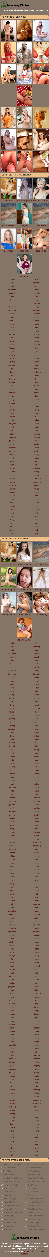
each (37, 331)
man (37, 417)
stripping (37, 479)
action (12, 279)
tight (37, 509)
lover (37, 410)
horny (36, 386)
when (12, 527)
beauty (37, 293)
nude (37, 427)
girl (36, 355)
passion (12, 437)
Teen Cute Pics (10, 1195)
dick (12, 327)
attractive (12, 290)
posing (12, 451)
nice (37, 424)
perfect (37, 437)
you (36, 534)
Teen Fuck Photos (36, 1178)
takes (36, 489)
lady (12, 400)
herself (12, 382)
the (12, 499)
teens (12, 496)
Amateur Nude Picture (12, 1178)
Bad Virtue (32, 1185)
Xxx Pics (7, 1171)
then (37, 503)
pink (12, 444)
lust (12, 413)
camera (37, 314)
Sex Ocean (32, 1188)
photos (12, 441)
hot (12, 389)
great (37, 365)
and (12, 286)
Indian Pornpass (11, 1199)
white (12, 530)
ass (36, 286)
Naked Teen (33, 1192)
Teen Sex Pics (10, 1192)
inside (36, 393)
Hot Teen (8, 1230)
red (12, 458)
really (36, 455)
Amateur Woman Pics (37, 1181)
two (36, 516)
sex (36, 461)
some (36, 475)
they (37, 506)
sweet (12, 489)
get (12, 351)
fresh (37, 338)
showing (36, 468)
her (36, 379)
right (12, 461)
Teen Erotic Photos (11, 1164)
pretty (36, 451)
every (36, 334)
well (12, 523)
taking (12, 492)
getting (12, 355)
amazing (36, 283)
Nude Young (33, 1223)
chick (36, 317)
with (12, 534)
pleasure (12, 448)
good (37, 362)
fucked (37, 345)
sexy (12, 465)
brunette (36, 310)
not (12, 427)
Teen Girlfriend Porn (36, 1230)
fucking (12, 348)
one (36, 430)
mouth (12, 420)
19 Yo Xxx (8, 1216)
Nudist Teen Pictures (13, 1212)
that (36, 496)
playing (37, 444)
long (12, 406)
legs (37, 400)
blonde (37, 303)
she (36, 465)
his (12, 386)
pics (37, 441)
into (12, 396)
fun (36, 348)
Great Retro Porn (35, 1209)
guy (12, 369)
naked (36, 420)
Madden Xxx (33, 1212)
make (36, 413)
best (12, 300)
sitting (36, 472)
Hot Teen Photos (34, 1171)
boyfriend (12, 310)
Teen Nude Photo (34, 1175)
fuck (12, 345)
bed (12, 297)
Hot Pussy (8, 1219)
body (37, 307)
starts (12, 479)
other (12, 434)
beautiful (12, 293)
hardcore (37, 372)
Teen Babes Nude (12, 1209)
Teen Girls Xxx (10, 1202)
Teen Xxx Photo (11, 1185)
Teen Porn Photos (12, 1181)
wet (36, 523)
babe (37, 290)
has (12, 376)
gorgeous (12, 365)
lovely (12, 410)
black (12, 303)
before (37, 297)
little (37, 403)
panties (37, 434)
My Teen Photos (35, 1219)
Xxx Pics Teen (9, 1168)
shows (12, 472)
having (12, 379)
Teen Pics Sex (9, 1175)
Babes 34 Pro (10, 1223)
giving (12, 362)
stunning (37, 482)
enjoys (12, 334)
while (37, 527)
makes (12, 417)
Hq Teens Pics (34, 1226)
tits (36, 513)
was (37, 520)
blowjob (12, 307)
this (12, 509)
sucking (12, 485)
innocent (12, 393)
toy (12, 516)
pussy (12, 455)
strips (12, 482)
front (37, 341)
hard (12, 372)
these (12, 506)
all (12, 283)
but (12, 314)
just (36, 396)
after (37, 279)
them (12, 503)
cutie (37, 324)
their (37, 499)
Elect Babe (9, 1188)
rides (37, 458)
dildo (37, 327)
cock (37, 321)
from (12, 341)
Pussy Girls (33, 1195)
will (36, 530)
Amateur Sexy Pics (36, 1202)
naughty (12, 424)
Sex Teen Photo (34, 1168)
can (12, 317)
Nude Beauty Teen (36, 1199)
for (12, 338)
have (37, 376)
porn (37, 448)
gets (37, 351)
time (12, 513)
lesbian (12, 403)
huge (37, 389)
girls (12, 358)
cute (12, 324)
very (12, 520)
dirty (12, 331)
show (12, 468)
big (36, 300)
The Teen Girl (34, 1206)
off (12, 430)
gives (36, 358)
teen (37, 492)
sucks (36, 485)
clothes (12, 321)
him (36, 382)
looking (37, 406)
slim (12, 475)
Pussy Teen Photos (35, 1164)
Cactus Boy (9, 1226)
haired (37, 369)
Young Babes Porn (12, 1206)
